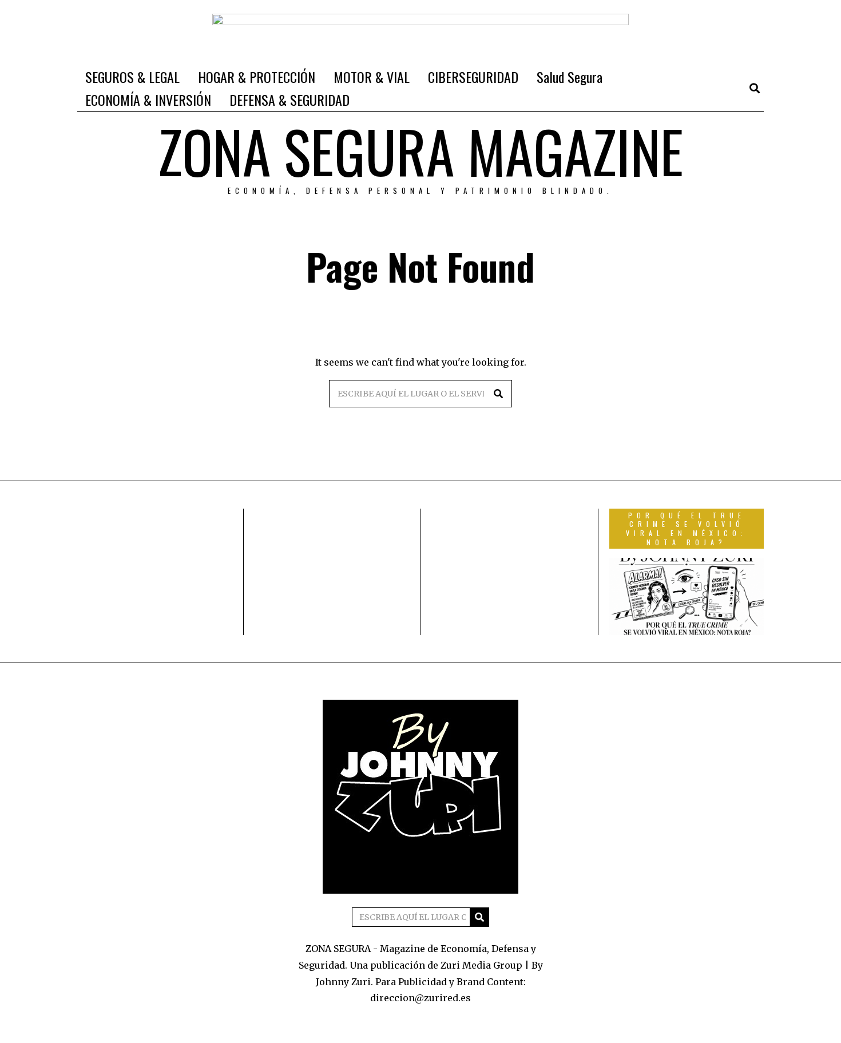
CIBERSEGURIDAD (473, 76)
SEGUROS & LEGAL (132, 76)
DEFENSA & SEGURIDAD (289, 99)
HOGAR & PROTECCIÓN (256, 76)
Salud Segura (569, 76)
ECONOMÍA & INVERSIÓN (148, 99)
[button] (498, 393)
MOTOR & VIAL (372, 76)
